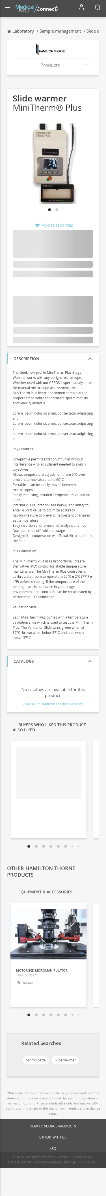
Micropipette (36, 1060)
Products (50, 65)
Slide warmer (65, 1060)
